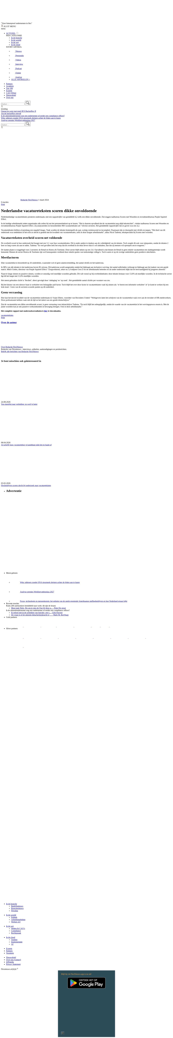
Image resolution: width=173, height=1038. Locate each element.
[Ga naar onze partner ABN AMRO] (137, 637)
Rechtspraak (16, 933)
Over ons (9, 97)
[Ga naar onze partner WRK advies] (32, 646)
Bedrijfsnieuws (17, 906)
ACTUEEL (10, 33)
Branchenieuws (17, 908)
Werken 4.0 (15, 922)
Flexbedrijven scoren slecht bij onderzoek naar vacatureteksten (26, 485)
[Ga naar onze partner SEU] (32, 637)
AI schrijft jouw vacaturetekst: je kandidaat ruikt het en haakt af (26, 445)
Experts (9, 91)
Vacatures (10, 953)
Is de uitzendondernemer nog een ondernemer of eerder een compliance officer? (33, 116)
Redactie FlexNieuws (29, 200)
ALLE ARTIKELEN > (20, 79)
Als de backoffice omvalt (11, 113)
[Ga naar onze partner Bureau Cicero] (96, 626)
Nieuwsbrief (11, 95)
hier (45, 311)
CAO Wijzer (11, 93)
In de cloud (10, 937)
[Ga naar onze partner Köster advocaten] (154, 637)
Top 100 (9, 88)
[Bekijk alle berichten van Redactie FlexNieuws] (10, 200)
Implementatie (16, 942)
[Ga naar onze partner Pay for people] (15, 646)
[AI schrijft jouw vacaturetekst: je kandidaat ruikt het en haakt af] (86, 423)
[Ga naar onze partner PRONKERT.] (50, 637)
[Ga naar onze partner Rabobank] (119, 637)
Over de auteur (9, 322)
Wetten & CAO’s (18, 928)
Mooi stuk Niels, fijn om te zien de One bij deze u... (38, 608)
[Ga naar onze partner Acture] (32, 626)
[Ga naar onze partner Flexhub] (15, 637)
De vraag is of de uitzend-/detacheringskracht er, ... (40, 615)
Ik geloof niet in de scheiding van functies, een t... (37, 613)
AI (12, 944)
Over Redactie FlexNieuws (12, 347)
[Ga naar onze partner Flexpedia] (83, 626)
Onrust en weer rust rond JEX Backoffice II (18, 111)
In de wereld (11, 915)
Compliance (16, 931)
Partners (9, 84)
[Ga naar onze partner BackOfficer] (49, 626)
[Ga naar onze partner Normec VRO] (67, 637)
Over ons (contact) (13, 960)
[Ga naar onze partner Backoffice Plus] (15, 626)
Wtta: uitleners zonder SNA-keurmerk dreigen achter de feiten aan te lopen (31, 118)
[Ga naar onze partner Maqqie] (84, 637)
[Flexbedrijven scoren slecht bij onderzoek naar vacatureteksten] (86, 464)
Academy (10, 86)
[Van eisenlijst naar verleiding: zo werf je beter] (86, 383)
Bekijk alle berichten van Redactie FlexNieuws (20, 351)
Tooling (14, 940)
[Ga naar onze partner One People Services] (65, 626)
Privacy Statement (13, 964)
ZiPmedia (10, 962)
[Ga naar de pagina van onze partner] (23, 662)
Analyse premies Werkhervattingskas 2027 (18, 120)
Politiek (14, 917)
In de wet (10, 926)
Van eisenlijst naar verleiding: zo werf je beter (19, 404)
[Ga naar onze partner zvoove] (118, 626)
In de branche (11, 904)
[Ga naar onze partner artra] (102, 637)
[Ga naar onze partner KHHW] (105, 626)
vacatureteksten (7, 315)
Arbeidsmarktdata (18, 919)
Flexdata (14, 911)
